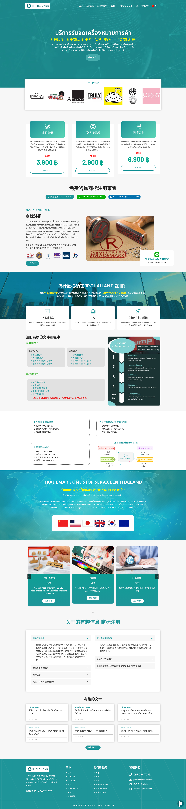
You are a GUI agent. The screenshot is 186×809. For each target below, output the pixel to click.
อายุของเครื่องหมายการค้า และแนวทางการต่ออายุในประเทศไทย (137, 712)
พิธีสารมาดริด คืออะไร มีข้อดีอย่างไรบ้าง (46, 712)
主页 (81, 5)
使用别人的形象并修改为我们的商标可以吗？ (46, 732)
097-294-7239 (142, 775)
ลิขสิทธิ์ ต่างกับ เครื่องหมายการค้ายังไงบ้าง (93, 712)
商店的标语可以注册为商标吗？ (91, 731)
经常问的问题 (126, 5)
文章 (137, 5)
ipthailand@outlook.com (142, 779)
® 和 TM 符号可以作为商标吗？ (137, 731)
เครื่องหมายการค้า (34, 707)
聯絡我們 (145, 5)
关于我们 (90, 5)
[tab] (92, 612)
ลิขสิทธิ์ (77, 707)
